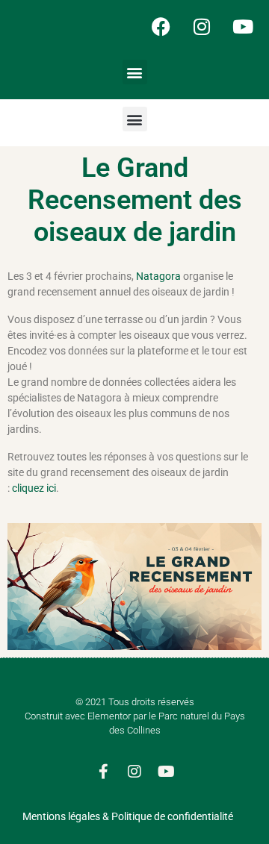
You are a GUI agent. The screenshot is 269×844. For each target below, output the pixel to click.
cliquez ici (34, 488)
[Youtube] (243, 26)
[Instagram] (201, 26)
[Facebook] (160, 26)
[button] (135, 72)
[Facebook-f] (103, 771)
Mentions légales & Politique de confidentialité (127, 816)
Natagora (159, 276)
